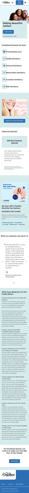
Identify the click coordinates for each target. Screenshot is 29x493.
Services (3, 484)
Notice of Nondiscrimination (13, 491)
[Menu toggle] (25, 2)
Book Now (19, 2)
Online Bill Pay (19, 484)
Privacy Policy (4, 491)
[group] (14, 107)
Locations (10, 484)
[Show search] (12, 2)
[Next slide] (26, 261)
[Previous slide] (2, 261)
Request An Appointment (14, 120)
